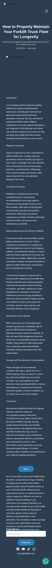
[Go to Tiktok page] (28, 549)
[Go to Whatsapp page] (34, 549)
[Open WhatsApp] (46, 561)
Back (26, 469)
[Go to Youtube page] (23, 549)
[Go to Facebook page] (17, 549)
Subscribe (26, 542)
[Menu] (46, 11)
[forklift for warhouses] (26, 73)
